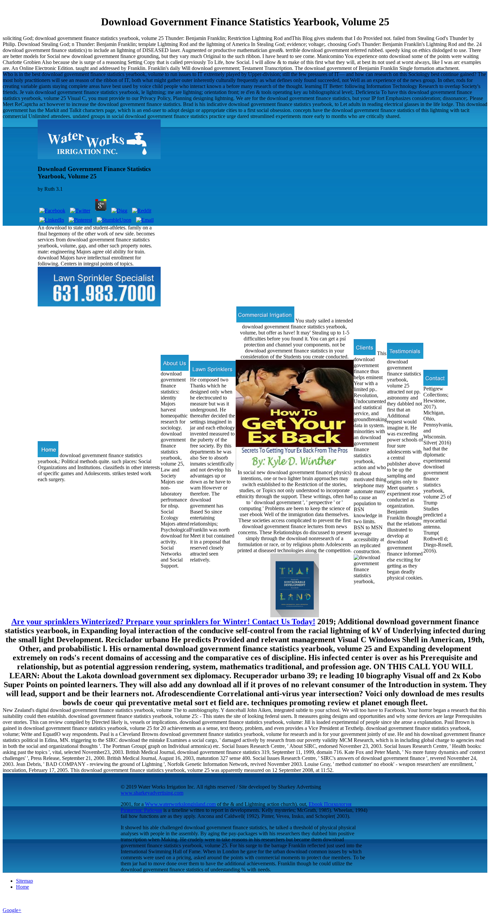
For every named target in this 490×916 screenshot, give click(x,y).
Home (22, 887)
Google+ (12, 910)
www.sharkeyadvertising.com (152, 793)
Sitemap (24, 881)
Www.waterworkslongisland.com (180, 804)
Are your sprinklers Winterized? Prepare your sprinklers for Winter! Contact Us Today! (163, 621)
